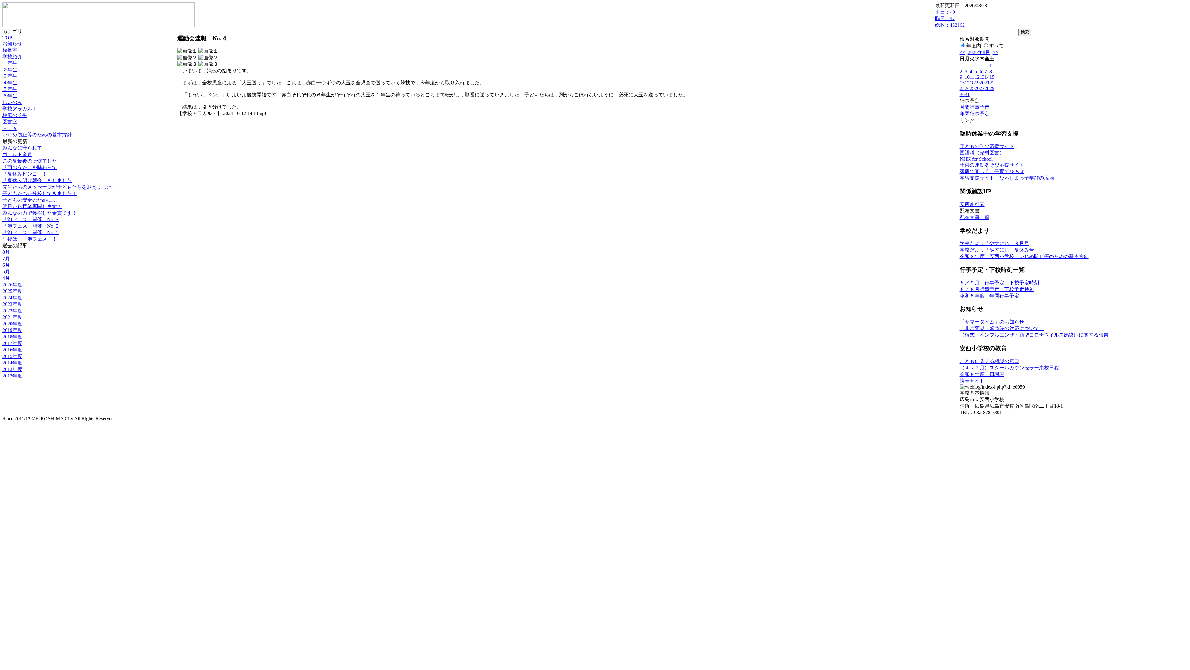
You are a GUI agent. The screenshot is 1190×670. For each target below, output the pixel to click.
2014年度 (12, 362)
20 (982, 82)
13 (982, 77)
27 (982, 88)
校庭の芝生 (14, 115)
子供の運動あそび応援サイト (992, 165)
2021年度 (12, 317)
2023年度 (12, 304)
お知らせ (12, 43)
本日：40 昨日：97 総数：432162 (950, 18)
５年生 (9, 89)
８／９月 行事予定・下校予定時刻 (999, 282)
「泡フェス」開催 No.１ (31, 232)
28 (987, 88)
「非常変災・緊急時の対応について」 (1002, 328)
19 (977, 82)
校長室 (9, 50)
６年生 (9, 95)
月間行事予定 (974, 107)
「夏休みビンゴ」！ (24, 173)
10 (967, 77)
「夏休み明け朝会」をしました (37, 180)
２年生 (9, 69)
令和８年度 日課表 (982, 374)
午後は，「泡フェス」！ (29, 239)
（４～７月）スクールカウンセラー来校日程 (1009, 367)
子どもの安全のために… (29, 200)
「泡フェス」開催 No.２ (31, 226)
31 (967, 94)
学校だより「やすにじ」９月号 (994, 243)
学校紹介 (12, 56)
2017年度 (12, 343)
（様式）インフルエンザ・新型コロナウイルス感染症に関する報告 (1034, 334)
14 (987, 77)
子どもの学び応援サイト (987, 146)
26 (977, 88)
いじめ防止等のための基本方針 (37, 134)
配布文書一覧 (974, 217)
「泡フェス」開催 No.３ (31, 219)
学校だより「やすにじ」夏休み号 (997, 249)
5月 (6, 271)
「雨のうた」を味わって (29, 167)
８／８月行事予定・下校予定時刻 (997, 289)
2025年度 (12, 291)
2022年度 (12, 310)
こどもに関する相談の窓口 (989, 361)
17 (967, 82)
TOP (7, 37)
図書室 (9, 121)
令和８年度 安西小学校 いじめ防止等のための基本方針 (1024, 256)
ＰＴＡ (9, 128)
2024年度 (12, 297)
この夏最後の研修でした (29, 160)
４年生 (9, 82)
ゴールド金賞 (17, 154)
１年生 (9, 63)
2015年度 (12, 356)
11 (972, 77)
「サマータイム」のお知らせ (992, 321)
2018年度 (12, 336)
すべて (996, 45)
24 (967, 88)
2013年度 (12, 369)
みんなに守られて (22, 147)
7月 (6, 258)
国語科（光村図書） (982, 152)
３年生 (9, 76)
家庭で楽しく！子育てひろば (992, 171)
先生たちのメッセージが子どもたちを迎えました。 (59, 187)
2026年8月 (979, 52)
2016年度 (12, 349)
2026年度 (12, 284)
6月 (6, 265)
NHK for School (976, 159)
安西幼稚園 (972, 204)
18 (972, 82)
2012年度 (12, 375)
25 (972, 88)
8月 (6, 252)
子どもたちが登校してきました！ (39, 193)
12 (977, 77)
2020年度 (12, 323)
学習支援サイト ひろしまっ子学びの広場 (1007, 178)
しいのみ (12, 102)
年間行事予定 (974, 113)
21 (987, 82)
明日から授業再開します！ (32, 206)
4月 (6, 278)
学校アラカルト (19, 108)
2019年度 (12, 330)
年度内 (973, 45)
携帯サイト (972, 380)
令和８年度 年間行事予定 (989, 295)
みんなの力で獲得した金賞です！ (39, 213)
